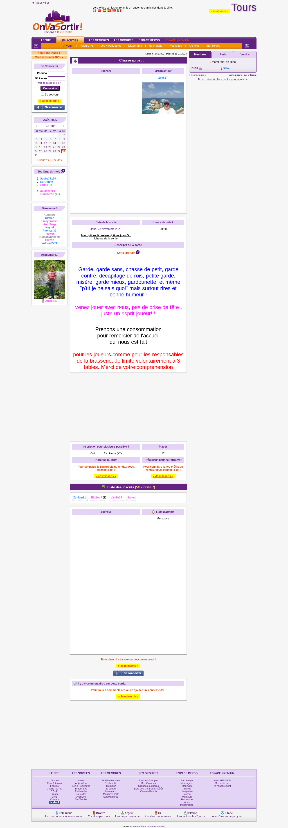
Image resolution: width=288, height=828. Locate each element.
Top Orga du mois (49, 171)
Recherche (155, 45)
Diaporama (135, 45)
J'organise (187, 791)
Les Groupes (123, 40)
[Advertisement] (174, 23)
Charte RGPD (54, 788)
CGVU (54, 791)
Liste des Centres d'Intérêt (148, 788)
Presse (54, 794)
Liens (54, 796)
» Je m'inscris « (220, 11)
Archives (194, 45)
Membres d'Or (111, 794)
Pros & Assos (54, 783)
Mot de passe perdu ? (49, 83)
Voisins (245, 54)
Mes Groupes (148, 783)
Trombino (111, 786)
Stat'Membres (110, 796)
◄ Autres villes (41, 2)
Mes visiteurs (222, 783)
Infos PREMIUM (222, 780)
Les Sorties (69, 40)
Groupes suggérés (148, 786)
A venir (68, 45)
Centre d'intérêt (148, 791)
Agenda (187, 788)
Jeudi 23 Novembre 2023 (106, 229)
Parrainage (187, 780)
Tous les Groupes (148, 780)
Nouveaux (111, 791)
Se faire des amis (110, 780)
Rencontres (186, 799)
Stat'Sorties (213, 45)
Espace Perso (149, 40)
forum (253, 75)
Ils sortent (111, 788)
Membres (200, 54)
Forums (54, 786)
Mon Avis (187, 796)
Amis (222, 54)
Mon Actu (187, 786)
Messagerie (186, 783)
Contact (54, 799)
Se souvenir (52, 94)
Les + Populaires (111, 45)
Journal (187, 794)
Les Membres (99, 40)
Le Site (46, 40)
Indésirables (187, 804)
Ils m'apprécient (222, 786)
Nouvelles (175, 45)
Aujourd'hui (87, 45)
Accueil (54, 780)
